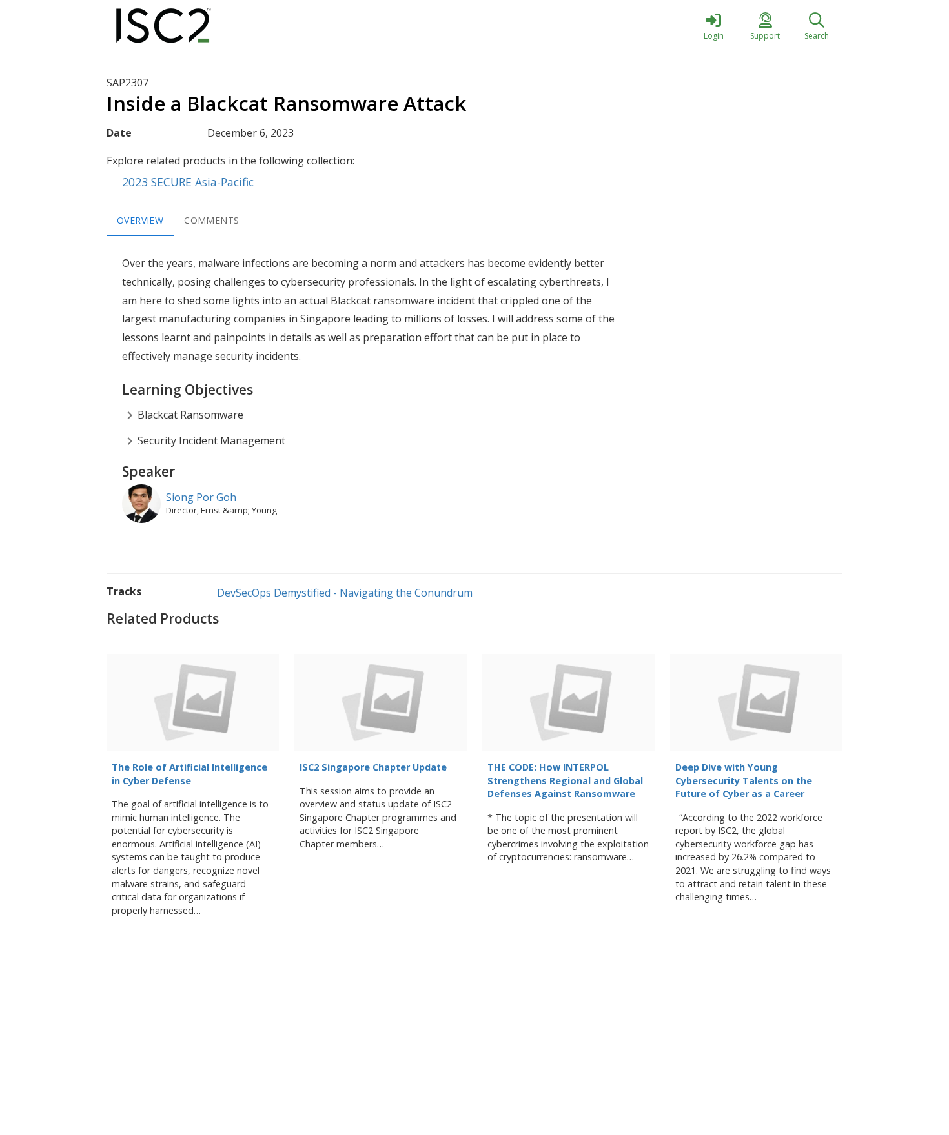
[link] (713, 26)
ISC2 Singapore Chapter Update (373, 767)
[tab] (140, 220)
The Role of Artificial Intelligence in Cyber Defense (189, 774)
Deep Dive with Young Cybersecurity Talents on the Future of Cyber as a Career (743, 780)
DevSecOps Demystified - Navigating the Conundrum (345, 593)
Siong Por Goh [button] (201, 497)
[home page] (229, 26)
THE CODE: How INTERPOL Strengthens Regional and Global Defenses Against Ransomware (565, 780)
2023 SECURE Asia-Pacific (188, 182)
